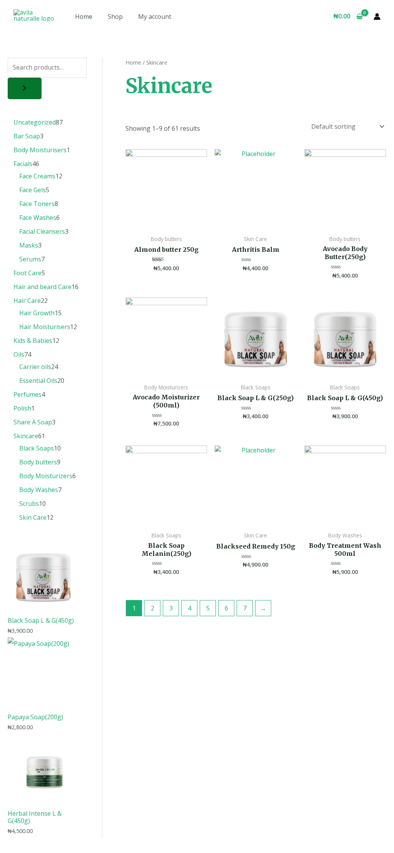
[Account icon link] (377, 16)
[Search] (25, 88)
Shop (115, 16)
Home (83, 16)
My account (154, 16)
